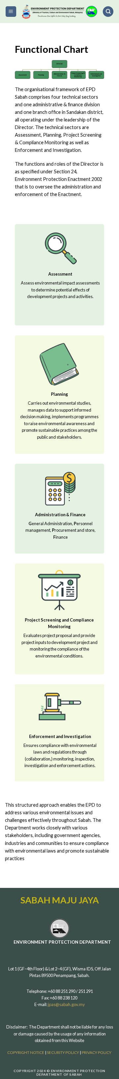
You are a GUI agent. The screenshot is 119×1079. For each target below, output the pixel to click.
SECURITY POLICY (63, 1052)
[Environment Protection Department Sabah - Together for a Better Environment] (60, 11)
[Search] (108, 11)
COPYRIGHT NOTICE (26, 1052)
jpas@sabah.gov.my (66, 1004)
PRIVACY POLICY (97, 1052)
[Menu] (11, 11)
